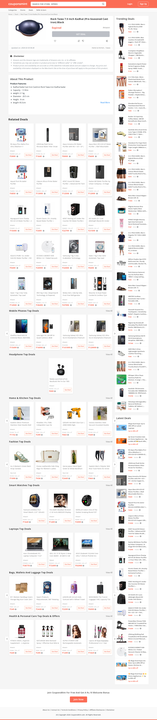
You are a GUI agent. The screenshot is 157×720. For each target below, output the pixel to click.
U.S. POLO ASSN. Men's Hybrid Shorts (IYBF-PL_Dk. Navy (136, 26)
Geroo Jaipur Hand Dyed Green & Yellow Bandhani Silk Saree (72, 467)
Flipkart (51, 560)
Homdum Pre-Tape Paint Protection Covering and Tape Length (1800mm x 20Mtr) (137, 145)
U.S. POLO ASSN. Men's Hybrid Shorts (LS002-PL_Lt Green (136, 248)
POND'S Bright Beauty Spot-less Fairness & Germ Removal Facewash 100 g (137, 222)
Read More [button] (105, 102)
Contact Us (55, 710)
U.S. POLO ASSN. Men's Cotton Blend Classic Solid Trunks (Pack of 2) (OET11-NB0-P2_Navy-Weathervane (136, 184)
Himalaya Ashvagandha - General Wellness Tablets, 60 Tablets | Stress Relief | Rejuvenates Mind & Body (137, 404)
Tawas (108, 48)
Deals (31, 10)
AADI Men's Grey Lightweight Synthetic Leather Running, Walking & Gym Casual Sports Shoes (136, 351)
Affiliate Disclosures (97, 710)
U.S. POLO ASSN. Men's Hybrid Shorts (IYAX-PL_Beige (136, 158)
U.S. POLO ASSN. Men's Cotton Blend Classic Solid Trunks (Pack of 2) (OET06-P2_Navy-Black (136, 171)
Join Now (78, 699)
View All (109, 311)
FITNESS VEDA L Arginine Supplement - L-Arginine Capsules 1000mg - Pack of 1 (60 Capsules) (21, 642)
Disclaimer (110, 710)
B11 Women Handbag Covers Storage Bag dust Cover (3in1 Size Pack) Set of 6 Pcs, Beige (21, 598)
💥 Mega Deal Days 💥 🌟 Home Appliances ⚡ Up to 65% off (137, 676)
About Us (46, 710)
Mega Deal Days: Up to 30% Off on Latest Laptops (136, 426)
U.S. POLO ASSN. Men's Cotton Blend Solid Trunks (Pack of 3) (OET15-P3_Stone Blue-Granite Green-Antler (137, 364)
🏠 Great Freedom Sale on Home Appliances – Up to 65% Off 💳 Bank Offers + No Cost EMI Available (137, 439)
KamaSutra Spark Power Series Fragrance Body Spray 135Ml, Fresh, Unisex (137, 66)
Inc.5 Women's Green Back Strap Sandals (20, 467)
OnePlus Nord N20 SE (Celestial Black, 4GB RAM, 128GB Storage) (20, 336)
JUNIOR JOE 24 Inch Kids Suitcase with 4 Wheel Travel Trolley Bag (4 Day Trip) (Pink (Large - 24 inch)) (74, 598)
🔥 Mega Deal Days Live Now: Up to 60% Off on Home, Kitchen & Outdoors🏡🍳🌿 (137, 663)
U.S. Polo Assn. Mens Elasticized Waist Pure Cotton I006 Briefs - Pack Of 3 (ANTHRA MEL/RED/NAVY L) (137, 79)
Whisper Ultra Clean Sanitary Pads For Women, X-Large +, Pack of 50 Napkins (137, 377)
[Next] (115, 333)
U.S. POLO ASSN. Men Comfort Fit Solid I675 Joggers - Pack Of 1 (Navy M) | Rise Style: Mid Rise (137, 39)
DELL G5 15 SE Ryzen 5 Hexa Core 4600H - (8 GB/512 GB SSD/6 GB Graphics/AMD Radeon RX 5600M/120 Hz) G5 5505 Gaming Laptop (60, 554)
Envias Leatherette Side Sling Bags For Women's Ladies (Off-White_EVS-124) (48, 467)
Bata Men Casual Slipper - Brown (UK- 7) (137, 286)
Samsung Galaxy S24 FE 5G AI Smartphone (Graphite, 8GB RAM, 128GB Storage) (136, 338)
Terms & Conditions (68, 710)
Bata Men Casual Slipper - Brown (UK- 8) (137, 197)
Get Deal (81, 34)
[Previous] (7, 333)
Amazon (12, 342)
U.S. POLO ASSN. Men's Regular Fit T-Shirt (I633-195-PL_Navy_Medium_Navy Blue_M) (137, 235)
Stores (22, 10)
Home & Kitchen (98, 48)
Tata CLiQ (13, 473)
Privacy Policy (83, 710)
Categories (12, 10)
